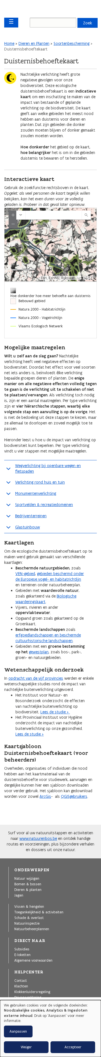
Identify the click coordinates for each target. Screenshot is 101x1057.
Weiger (26, 1047)
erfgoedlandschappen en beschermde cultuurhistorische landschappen (48, 638)
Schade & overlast (29, 917)
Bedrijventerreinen (31, 515)
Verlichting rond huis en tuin (40, 482)
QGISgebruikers (74, 796)
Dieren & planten (28, 889)
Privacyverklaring (27, 997)
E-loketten (22, 954)
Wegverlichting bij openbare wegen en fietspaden (48, 468)
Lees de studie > (55, 711)
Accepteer (73, 1047)
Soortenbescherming (71, 43)
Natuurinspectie (27, 923)
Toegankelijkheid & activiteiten (38, 912)
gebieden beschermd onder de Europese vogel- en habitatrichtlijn (49, 576)
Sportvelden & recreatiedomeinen (44, 504)
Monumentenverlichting (35, 493)
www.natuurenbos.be (38, 838)
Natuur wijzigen (26, 878)
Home (9, 43)
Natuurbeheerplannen (31, 929)
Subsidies (21, 949)
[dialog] (50, 1028)
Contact (20, 980)
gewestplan (39, 651)
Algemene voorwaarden (33, 960)
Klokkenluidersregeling (32, 991)
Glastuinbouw (27, 527)
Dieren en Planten (34, 43)
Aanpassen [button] (18, 1031)
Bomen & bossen (27, 884)
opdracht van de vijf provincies (35, 678)
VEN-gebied (25, 573)
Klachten (21, 986)
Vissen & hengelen (29, 906)
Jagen (18, 895)
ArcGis (45, 796)
